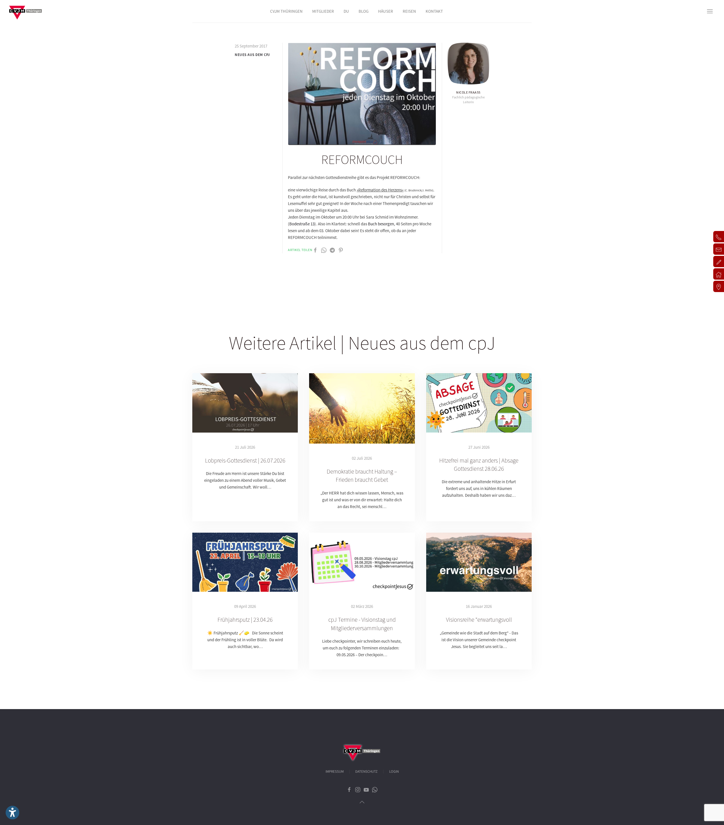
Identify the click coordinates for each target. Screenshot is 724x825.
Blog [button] (364, 11)
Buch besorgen (381, 223)
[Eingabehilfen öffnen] (12, 812)
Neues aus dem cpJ (252, 54)
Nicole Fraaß (468, 92)
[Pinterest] (341, 249)
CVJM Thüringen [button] (286, 11)
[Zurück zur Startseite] (25, 11)
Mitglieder (323, 11)
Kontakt (434, 11)
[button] (710, 11)
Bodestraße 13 (301, 223)
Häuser (385, 11)
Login (394, 771)
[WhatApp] (324, 249)
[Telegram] (332, 249)
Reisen (409, 11)
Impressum (335, 771)
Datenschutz (366, 771)
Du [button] (346, 11)
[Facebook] (315, 249)
